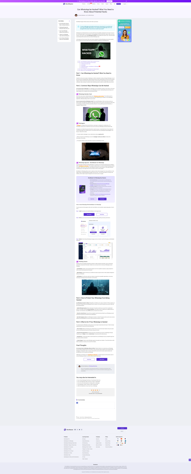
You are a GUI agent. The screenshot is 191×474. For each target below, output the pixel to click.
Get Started (109, 1)
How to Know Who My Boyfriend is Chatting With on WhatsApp (88, 383)
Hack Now (102, 214)
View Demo (89, 214)
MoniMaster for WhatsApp (68, 441)
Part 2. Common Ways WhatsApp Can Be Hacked (87, 62)
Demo (98, 3)
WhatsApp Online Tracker (86, 447)
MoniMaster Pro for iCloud (68, 451)
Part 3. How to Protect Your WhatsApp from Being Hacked (88, 69)
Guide (102, 3)
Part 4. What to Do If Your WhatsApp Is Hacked (86, 70)
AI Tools (83, 457)
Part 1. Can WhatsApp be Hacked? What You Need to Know (88, 61)
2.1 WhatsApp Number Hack (85, 63)
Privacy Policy (107, 441)
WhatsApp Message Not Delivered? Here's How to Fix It (64, 28)
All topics (84, 439)
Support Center (98, 443)
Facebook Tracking (85, 451)
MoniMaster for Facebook (68, 447)
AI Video (88, 3)
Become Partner (99, 445)
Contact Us (98, 441)
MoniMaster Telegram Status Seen (70, 445)
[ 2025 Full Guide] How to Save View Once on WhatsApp (87, 386)
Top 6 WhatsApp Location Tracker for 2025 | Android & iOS (87, 384)
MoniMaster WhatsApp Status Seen (70, 443)
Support (107, 3)
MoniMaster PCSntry (67, 449)
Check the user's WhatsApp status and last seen (102, 194)
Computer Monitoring (86, 455)
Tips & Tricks (82, 417)
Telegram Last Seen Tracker (87, 449)
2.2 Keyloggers (83, 65)
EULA (106, 439)
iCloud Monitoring (85, 453)
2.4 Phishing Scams (83, 67)
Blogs (111, 3)
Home (78, 417)
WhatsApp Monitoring (93, 366)
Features (93, 3)
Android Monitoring (85, 441)
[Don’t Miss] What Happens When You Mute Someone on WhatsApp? (64, 24)
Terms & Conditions (108, 447)
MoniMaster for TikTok (68, 453)
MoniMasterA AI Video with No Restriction (71, 457)
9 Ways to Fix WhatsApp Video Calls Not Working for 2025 (64, 35)
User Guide (98, 447)
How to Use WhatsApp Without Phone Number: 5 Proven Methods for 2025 (64, 31)
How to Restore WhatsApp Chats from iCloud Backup (64, 38)
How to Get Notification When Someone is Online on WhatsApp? (88, 381)
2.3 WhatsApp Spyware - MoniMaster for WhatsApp (89, 66)
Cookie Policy (107, 445)
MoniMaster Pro (67, 439)
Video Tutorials (85, 459)
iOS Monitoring (85, 443)
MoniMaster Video (67, 455)
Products (83, 3)
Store (119, 3)
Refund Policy (107, 443)
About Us (97, 439)
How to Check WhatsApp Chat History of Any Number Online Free (88, 380)
